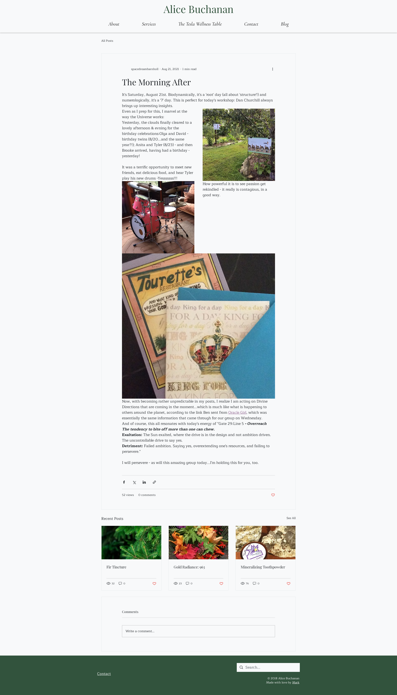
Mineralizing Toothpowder (263, 566)
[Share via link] (154, 482)
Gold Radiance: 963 (189, 566)
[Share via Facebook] (124, 482)
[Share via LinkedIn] (144, 482)
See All (291, 518)
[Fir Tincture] (131, 542)
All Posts (107, 41)
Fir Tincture (116, 566)
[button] (148, 24)
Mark (295, 682)
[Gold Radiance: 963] (198, 542)
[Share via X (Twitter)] (134, 482)
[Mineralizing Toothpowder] (265, 542)
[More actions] (272, 69)
